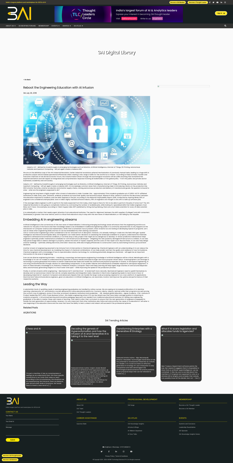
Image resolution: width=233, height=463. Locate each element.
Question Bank (81, 424)
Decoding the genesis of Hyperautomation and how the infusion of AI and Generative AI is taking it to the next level (90, 332)
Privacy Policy (109, 456)
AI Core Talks (132, 434)
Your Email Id (10, 421)
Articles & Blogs (133, 427)
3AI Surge (131, 405)
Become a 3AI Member (187, 408)
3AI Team (80, 408)
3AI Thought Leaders (84, 412)
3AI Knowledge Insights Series (189, 434)
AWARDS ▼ (67, 26)
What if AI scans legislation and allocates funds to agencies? (179, 330)
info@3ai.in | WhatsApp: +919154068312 (117, 447)
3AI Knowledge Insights (136, 424)
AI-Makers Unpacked (135, 431)
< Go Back (26, 80)
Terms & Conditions (121, 456)
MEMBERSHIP (43, 26)
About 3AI (80, 405)
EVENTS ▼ (56, 26)
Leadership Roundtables (187, 427)
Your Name (9, 415)
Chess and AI (33, 328)
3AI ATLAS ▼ (78, 26)
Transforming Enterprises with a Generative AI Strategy (134, 330)
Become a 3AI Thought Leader (189, 405)
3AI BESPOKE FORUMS (27, 26)
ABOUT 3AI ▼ (11, 26)
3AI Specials (183, 431)
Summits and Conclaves (187, 424)
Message (9, 427)
